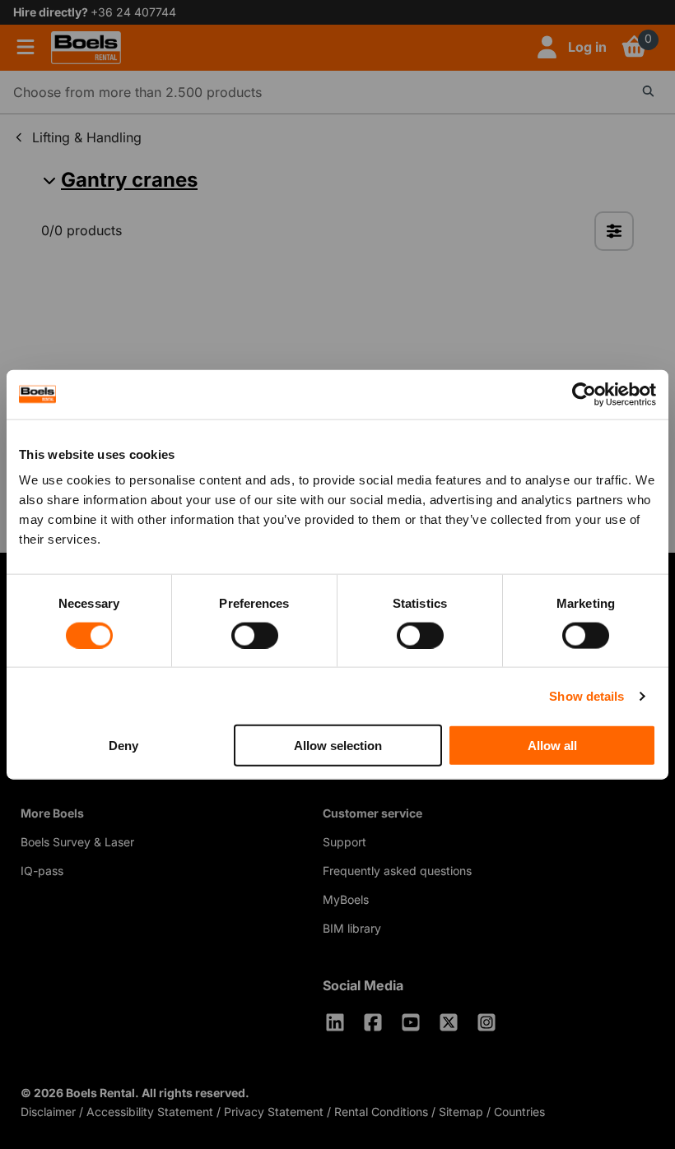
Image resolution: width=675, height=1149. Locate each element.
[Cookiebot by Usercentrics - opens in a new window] (584, 394)
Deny (123, 746)
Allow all (552, 746)
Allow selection (338, 746)
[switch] (254, 635)
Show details (586, 695)
